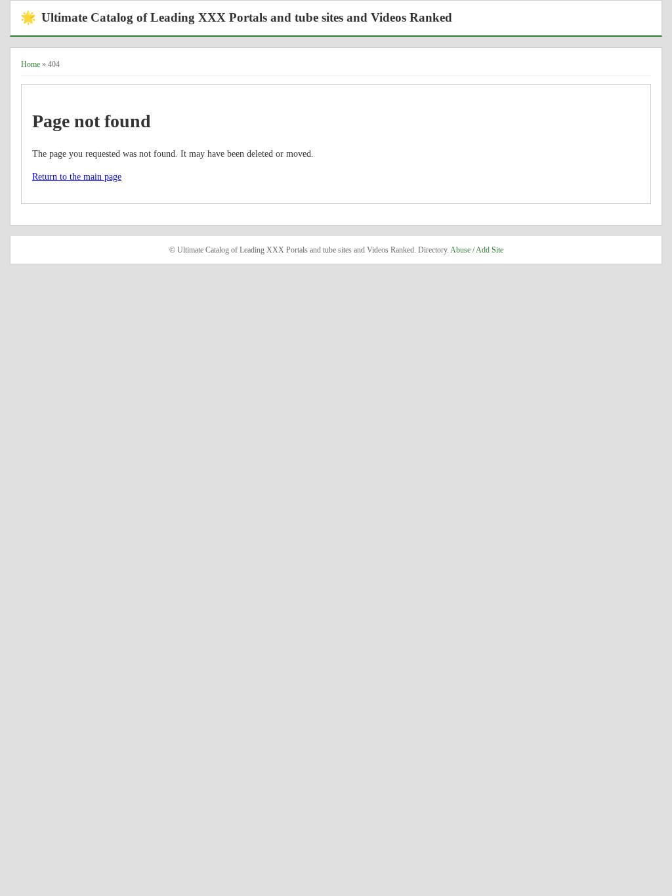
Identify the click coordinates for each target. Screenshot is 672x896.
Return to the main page (76, 177)
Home (30, 64)
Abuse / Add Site (476, 250)
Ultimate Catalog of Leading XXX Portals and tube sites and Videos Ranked (236, 17)
